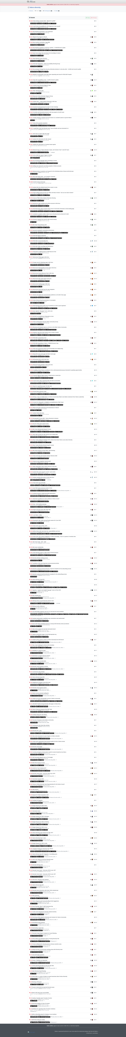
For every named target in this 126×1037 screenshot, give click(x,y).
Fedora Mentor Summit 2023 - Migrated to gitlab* (44, 20)
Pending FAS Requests (37, 800)
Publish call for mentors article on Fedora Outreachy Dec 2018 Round (48, 639)
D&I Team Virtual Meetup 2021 (40, 224)
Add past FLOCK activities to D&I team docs (43, 364)
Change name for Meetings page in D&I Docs (43, 262)
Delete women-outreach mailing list (40, 693)
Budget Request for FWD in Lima (39, 827)
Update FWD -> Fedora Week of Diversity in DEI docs (45, 101)
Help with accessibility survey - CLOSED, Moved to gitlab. (46, 79)
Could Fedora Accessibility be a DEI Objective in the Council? (46, 26)
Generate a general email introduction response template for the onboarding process (51, 568)
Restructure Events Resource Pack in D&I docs (43, 273)
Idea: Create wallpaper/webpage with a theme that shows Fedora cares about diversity (52, 439)
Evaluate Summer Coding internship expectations (44, 493)
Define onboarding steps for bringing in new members (44, 1014)
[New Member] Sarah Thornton (40, 58)
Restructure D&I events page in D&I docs (42, 278)
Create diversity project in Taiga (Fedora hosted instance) (45, 552)
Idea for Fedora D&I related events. (41, 423)
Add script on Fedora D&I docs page (41, 133)
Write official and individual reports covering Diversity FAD (45, 938)
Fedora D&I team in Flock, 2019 (40, 525)
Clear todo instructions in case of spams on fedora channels (46, 736)
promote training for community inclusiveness (43, 230)
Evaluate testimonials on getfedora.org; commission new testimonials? (48, 618)
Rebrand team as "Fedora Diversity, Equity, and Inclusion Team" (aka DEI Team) (51, 149)
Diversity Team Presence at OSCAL (40, 666)
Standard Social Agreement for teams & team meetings (45, 107)
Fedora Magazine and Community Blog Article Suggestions (45, 901)
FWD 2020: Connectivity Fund (39, 337)
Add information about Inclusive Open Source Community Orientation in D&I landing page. (53, 208)
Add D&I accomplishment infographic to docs (43, 316)
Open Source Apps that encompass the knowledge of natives (47, 53)
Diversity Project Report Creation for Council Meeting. (44, 933)
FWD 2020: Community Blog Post (40, 240)
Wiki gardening (35, 895)
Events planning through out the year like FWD (43, 965)
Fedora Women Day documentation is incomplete (44, 300)
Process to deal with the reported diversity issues (43, 987)
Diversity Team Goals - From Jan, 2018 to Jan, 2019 (43, 773)
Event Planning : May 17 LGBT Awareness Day (42, 906)
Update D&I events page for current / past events (44, 472)
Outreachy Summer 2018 (38, 779)
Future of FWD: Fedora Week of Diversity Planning (44, 198)
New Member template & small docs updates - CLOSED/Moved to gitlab (49, 47)
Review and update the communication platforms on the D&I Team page (49, 294)
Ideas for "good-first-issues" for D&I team (42, 386)
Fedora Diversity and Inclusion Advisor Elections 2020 (45, 455)
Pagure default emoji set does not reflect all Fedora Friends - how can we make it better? (53, 192)
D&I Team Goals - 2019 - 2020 (39, 541)
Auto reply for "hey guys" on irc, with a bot (42, 311)
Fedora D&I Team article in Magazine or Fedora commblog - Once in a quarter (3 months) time (54, 536)
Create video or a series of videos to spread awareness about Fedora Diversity (49, 976)
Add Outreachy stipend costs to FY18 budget (42, 757)
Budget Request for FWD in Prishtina (40, 821)
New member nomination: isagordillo (41, 42)
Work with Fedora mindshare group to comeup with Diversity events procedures (50, 623)
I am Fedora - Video (37, 515)
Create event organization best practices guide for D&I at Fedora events (48, 741)
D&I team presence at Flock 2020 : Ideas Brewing (44, 450)
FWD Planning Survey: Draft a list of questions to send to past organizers (49, 305)
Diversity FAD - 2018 (36, 730)
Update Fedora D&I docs (38, 413)
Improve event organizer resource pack (42, 461)
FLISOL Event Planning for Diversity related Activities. (44, 911)
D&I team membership (38, 547)
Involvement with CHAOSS (38, 671)
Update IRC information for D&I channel (42, 139)
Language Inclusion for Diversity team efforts (42, 848)
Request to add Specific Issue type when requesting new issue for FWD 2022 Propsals (52, 74)
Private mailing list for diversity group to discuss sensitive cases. (47, 944)
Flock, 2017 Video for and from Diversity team (42, 859)
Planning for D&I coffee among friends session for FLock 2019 (47, 520)
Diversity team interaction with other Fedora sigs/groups (45, 890)
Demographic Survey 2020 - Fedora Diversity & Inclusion (45, 418)
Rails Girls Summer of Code (38, 762)
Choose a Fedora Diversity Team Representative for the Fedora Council (48, 784)
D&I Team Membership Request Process (42, 429)
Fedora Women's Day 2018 (38, 677)
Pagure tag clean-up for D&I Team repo (42, 509)
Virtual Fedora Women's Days (39, 391)
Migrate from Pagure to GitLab (40, 36)
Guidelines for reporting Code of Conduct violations (43, 1008)
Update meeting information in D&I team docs (43, 477)
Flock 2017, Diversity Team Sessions (40, 879)
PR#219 (53, 152)
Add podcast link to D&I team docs (41, 359)
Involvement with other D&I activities (41, 725)
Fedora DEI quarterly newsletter (40, 123)
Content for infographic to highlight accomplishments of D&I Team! (48, 402)
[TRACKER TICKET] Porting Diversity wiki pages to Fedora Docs (46, 703)
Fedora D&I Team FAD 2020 (39, 482)
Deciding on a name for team (39, 650)
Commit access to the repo (39, 182)
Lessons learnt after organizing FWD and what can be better (46, 380)
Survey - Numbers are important (39, 960)
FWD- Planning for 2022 (38, 90)
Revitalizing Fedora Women (38, 922)
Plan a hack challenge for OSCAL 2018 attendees (43, 645)
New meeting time (36, 595)
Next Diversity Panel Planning (39, 971)
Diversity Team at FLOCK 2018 (39, 661)
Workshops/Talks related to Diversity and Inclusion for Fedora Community (49, 917)
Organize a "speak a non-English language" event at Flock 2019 (46, 590)
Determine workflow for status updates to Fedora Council (46, 498)
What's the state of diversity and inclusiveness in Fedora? (46, 407)
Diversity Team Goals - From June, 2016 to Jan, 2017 (44, 870)
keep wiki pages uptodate (38, 954)
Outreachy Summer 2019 (38, 584)
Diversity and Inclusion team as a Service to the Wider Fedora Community (49, 327)
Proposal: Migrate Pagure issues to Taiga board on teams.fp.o (47, 375)
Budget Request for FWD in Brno (39, 805)
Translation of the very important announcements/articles (45, 563)
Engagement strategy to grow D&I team (41, 682)
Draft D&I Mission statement (39, 235)
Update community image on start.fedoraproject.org (44, 634)
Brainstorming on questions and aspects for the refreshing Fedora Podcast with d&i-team (53, 171)
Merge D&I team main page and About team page (44, 354)
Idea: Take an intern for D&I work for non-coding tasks (45, 434)
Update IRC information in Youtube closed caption (44, 144)
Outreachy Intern (36, 811)
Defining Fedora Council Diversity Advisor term (43, 600)
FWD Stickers (35, 789)
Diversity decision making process (40, 558)
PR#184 (49, 479)
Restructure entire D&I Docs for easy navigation (44, 289)
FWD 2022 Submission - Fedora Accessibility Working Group (46, 63)
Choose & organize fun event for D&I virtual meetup (45, 219)
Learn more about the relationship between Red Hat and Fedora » (83, 1031)
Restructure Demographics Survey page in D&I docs (44, 267)
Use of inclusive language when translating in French (45, 160)
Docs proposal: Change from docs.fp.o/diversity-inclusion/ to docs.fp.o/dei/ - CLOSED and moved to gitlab (57, 69)
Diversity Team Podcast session (39, 687)
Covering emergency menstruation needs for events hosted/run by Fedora (49, 752)
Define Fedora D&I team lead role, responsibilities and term (46, 531)
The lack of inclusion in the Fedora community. (43, 720)
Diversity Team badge (37, 746)
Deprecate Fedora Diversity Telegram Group (43, 96)
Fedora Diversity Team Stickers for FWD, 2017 (42, 832)
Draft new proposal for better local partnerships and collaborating (48, 348)
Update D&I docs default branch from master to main (45, 187)
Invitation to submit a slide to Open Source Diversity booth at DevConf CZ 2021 (51, 214)
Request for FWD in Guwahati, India (40, 794)
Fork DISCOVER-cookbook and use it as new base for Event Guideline (48, 611)
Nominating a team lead (37, 928)
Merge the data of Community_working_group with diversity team (47, 949)
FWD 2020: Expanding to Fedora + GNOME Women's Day (45, 343)
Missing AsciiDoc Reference (38, 606)
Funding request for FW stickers (39, 714)
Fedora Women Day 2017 (38, 885)
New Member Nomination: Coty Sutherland (43, 31)
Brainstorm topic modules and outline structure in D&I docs (46, 203)
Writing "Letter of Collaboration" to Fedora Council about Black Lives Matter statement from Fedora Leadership (58, 396)
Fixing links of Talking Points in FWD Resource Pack (44, 251)
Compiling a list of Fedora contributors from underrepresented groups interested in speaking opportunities (57, 370)
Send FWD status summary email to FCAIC (42, 488)
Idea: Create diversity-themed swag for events (43, 445)
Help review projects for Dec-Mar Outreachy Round (44, 629)
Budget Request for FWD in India (39, 843)
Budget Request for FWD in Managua (40, 816)
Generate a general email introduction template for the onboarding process (49, 574)
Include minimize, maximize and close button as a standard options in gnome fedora (52, 117)
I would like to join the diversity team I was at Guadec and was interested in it (50, 128)
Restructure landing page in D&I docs (41, 284)
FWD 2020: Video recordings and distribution (43, 246)
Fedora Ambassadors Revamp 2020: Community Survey (45, 321)
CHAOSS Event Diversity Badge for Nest (42, 85)
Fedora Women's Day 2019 (38, 579)
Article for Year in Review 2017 (39, 768)
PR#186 (58, 603)
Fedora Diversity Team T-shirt (39, 838)
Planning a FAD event (37, 981)
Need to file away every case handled (40, 992)
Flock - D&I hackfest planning (39, 504)
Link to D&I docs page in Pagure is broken (42, 155)
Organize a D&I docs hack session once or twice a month (46, 332)
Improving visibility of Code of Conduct (41, 1003)
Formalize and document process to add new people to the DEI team (48, 112)
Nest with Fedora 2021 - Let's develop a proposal (44, 176)
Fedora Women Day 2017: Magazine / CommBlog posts (44, 854)
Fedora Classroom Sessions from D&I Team (42, 709)
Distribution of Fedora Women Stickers (41, 655)
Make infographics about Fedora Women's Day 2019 (45, 466)
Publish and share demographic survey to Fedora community (46, 698)
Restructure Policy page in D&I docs (41, 257)
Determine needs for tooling (38, 1019)
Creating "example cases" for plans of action (42, 998)
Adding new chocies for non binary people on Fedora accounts (47, 166)
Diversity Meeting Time (37, 864)
